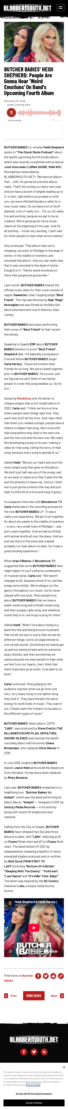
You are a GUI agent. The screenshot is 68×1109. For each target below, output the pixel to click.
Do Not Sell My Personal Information (34, 1093)
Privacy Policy (33, 1085)
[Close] (64, 1067)
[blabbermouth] (27, 11)
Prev (14, 996)
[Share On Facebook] (38, 976)
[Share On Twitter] (46, 976)
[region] (34, 1086)
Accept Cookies (34, 1102)
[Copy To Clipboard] (61, 976)
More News (33, 995)
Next (54, 996)
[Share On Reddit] (53, 976)
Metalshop (24, 398)
